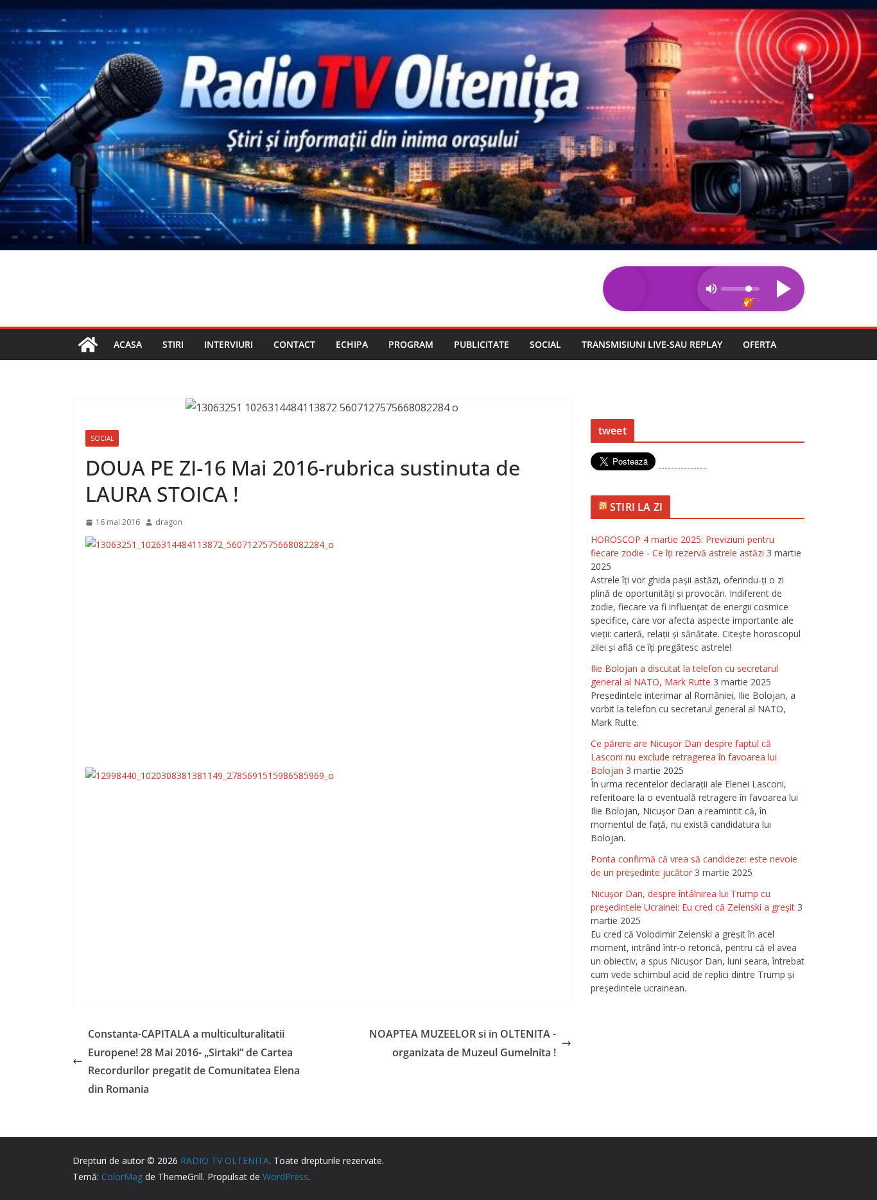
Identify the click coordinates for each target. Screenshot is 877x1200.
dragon (168, 522)
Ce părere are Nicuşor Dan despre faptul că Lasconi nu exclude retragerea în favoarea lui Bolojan (684, 756)
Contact (294, 344)
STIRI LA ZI (636, 507)
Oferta (759, 344)
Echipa (352, 344)
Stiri (173, 344)
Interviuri (228, 344)
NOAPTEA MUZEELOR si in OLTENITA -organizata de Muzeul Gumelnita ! (462, 1043)
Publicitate (481, 344)
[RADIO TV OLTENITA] (438, 9)
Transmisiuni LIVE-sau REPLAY (652, 344)
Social (545, 344)
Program (410, 344)
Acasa (128, 344)
